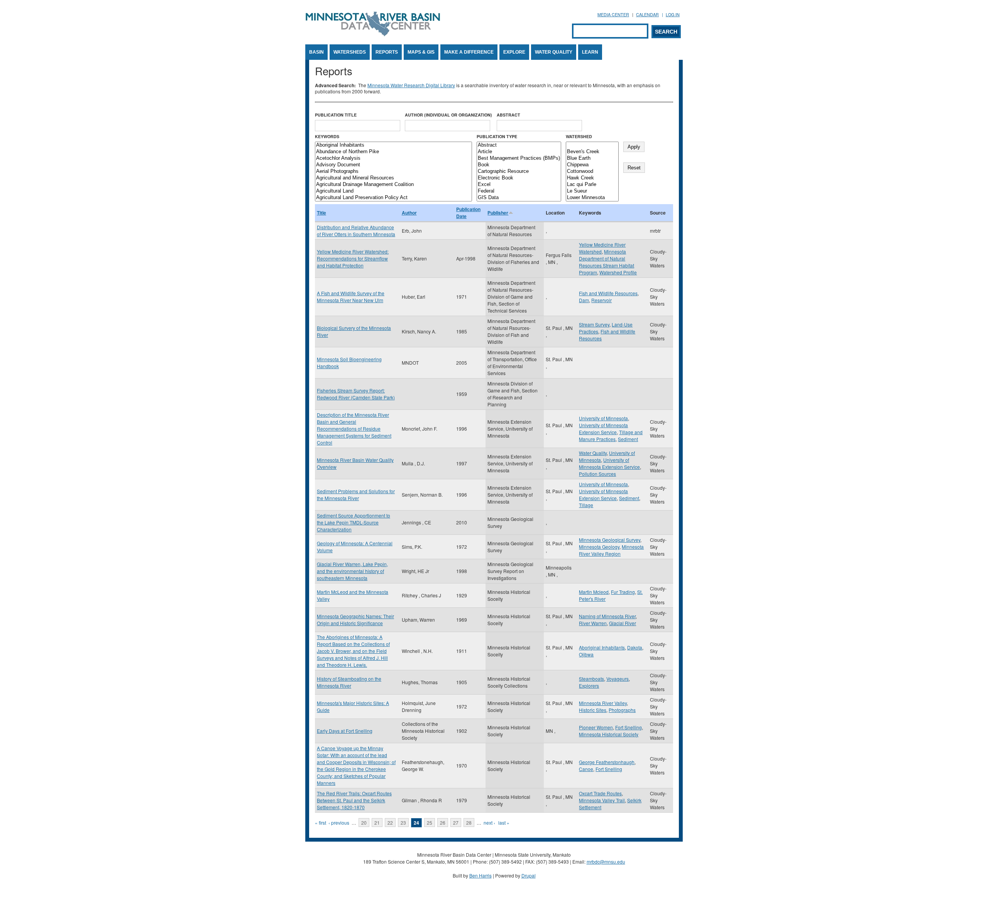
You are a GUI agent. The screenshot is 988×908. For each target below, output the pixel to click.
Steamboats (591, 678)
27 (455, 822)
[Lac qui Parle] (592, 184)
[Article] (519, 152)
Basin (316, 52)
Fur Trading (623, 591)
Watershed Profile (618, 272)
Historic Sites (592, 710)
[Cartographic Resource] (519, 171)
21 (377, 822)
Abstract (508, 115)
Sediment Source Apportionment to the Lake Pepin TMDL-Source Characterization (353, 522)
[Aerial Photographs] (393, 171)
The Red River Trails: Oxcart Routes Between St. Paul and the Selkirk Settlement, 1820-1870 (354, 800)
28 (469, 822)
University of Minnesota (603, 418)
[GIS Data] (519, 197)
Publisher (497, 212)
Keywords (327, 136)
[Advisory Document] (393, 165)
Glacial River (622, 623)
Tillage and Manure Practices (611, 435)
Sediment (628, 439)
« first (320, 822)
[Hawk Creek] (592, 178)
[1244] (592, 145)
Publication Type (497, 136)
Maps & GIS (421, 52)
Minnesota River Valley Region (611, 550)
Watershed (579, 136)
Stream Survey (594, 324)
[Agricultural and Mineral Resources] (393, 178)
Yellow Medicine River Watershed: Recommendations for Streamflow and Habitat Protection (353, 258)
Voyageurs (617, 678)
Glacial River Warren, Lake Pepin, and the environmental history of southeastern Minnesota (352, 571)
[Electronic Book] (519, 178)
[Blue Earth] (592, 158)
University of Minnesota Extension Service (603, 428)
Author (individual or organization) (448, 115)
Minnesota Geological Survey (609, 539)
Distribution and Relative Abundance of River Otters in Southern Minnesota (356, 230)
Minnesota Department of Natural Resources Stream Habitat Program (606, 262)
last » (503, 822)
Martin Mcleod (594, 591)
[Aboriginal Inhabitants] (393, 145)
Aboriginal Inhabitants (602, 647)
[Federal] (519, 191)
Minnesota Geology (599, 546)
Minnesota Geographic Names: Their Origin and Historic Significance (355, 619)
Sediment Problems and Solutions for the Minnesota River (356, 494)
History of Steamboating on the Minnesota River (349, 682)
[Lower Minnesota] (592, 197)
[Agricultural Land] (393, 191)
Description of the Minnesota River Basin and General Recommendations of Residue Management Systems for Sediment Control (354, 428)
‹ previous (338, 822)
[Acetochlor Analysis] (393, 158)
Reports (387, 52)
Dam (584, 300)
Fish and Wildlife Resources (608, 293)
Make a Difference (469, 52)
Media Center (613, 14)
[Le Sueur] (592, 191)
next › (489, 822)
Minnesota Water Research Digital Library (411, 85)
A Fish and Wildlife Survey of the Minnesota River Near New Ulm (350, 296)
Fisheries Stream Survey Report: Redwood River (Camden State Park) (356, 394)
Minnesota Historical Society (608, 734)
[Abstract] (519, 145)
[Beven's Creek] (592, 152)
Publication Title (336, 115)
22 (390, 822)
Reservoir (601, 300)
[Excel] (519, 184)
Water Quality (553, 52)
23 (403, 822)
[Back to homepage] (372, 34)
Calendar (647, 14)
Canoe (586, 769)
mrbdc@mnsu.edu (606, 861)
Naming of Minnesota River (607, 616)
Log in (673, 14)
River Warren (593, 623)
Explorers (589, 685)
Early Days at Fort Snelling (344, 730)
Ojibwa (586, 654)
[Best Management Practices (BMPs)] (519, 158)
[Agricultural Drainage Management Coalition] (393, 184)
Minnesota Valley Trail (602, 800)
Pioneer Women (596, 727)
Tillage (586, 505)
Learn (590, 52)
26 (442, 822)
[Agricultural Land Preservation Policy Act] (393, 197)
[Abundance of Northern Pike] (393, 152)
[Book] (519, 165)
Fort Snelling (628, 727)
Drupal (528, 875)
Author (409, 212)
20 (364, 822)
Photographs (622, 710)
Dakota (634, 647)
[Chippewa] (592, 165)
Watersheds (349, 52)
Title (321, 212)
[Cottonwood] (592, 171)
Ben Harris (480, 875)
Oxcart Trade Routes (600, 793)
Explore (514, 52)
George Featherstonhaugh (606, 762)
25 (429, 822)
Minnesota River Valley (603, 703)
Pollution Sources (597, 473)
